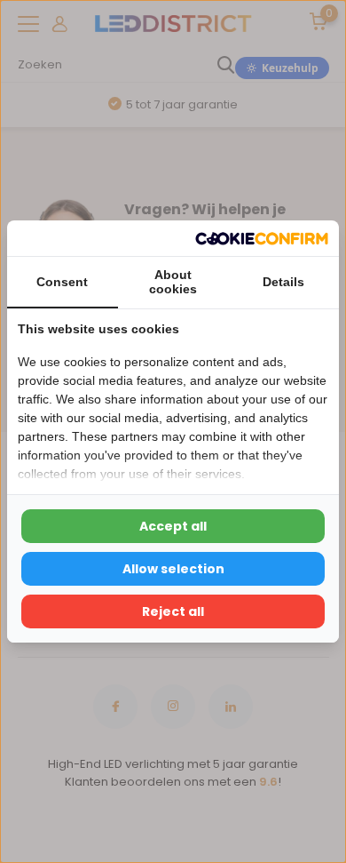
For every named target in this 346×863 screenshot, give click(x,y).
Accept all (173, 526)
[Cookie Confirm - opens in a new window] (261, 238)
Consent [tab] (62, 282)
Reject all (173, 611)
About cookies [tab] (173, 282)
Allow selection (173, 569)
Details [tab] (283, 282)
